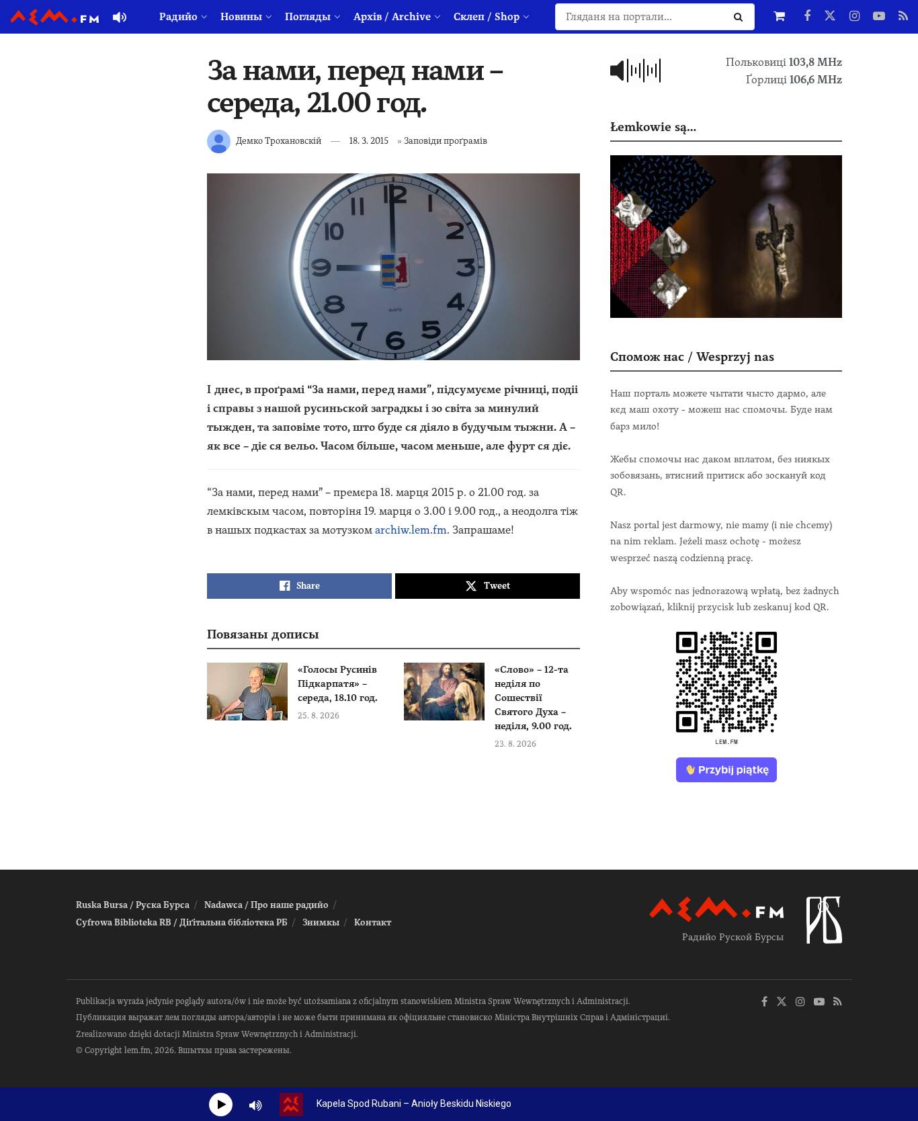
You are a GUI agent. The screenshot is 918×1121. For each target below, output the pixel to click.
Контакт (372, 922)
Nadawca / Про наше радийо (266, 905)
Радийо (178, 17)
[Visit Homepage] (54, 17)
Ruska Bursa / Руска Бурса (133, 905)
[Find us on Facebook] (807, 17)
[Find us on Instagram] (854, 17)
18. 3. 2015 (368, 141)
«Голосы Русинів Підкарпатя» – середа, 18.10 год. (338, 683)
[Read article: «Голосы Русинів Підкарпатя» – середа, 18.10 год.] (247, 691)
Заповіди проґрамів (445, 141)
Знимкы (320, 922)
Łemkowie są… (653, 127)
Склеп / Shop (486, 17)
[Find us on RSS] (903, 17)
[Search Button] (741, 16)
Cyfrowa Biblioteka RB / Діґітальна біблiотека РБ (182, 922)
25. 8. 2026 (318, 715)
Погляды (308, 17)
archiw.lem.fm (411, 530)
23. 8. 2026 (515, 744)
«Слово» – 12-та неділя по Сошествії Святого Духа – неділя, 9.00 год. (533, 697)
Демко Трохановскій (278, 141)
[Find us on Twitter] (830, 17)
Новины (241, 17)
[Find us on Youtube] (879, 17)
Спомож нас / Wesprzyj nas (692, 356)
